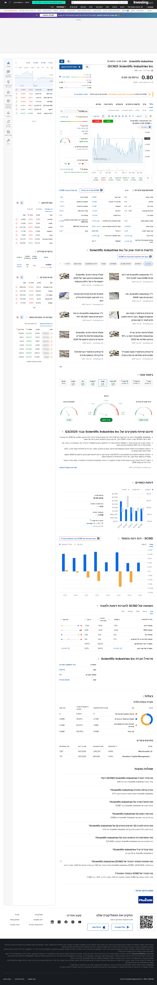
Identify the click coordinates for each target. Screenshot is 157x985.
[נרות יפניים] (150, 116)
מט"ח (50, 63)
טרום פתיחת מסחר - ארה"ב (111, 11)
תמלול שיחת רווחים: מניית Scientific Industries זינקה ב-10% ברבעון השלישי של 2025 (137, 336)
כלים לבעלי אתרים (36, 925)
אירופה (55, 11)
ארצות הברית (64, 680)
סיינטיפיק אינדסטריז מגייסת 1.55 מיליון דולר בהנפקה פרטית (88, 353)
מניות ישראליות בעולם (84, 11)
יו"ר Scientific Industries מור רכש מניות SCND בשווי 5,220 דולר (137, 276)
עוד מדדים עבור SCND (68, 190)
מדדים (43, 63)
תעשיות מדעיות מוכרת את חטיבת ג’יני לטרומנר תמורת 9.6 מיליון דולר (88, 297)
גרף (144, 104)
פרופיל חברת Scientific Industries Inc (127, 658)
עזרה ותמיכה (14, 925)
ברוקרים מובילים (44, 251)
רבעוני (143, 544)
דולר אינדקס (48, 113)
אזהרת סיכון (7, 979)
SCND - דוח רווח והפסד (137, 538)
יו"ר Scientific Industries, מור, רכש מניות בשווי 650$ (139, 296)
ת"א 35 (49, 90)
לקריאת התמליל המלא (68, 467)
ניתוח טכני (108, 104)
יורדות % (30, 209)
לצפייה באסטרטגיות (81, 94)
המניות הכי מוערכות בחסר (40, 317)
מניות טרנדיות (46, 277)
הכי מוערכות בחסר (46, 324)
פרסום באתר (14, 920)
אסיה (39, 11)
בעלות (137, 110)
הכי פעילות (48, 209)
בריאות (62, 670)
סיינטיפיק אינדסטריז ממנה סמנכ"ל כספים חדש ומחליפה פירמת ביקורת (137, 353)
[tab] (148, 383)
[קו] (146, 116)
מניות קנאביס (71, 11)
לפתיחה (116, 648)
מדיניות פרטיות (19, 979)
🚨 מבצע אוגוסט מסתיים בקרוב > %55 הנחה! (49, 2)
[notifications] (10, 2)
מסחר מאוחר (97, 11)
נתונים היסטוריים (127, 110)
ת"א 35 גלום (48, 98)
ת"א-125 (49, 94)
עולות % (39, 209)
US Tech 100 (47, 105)
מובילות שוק (46, 203)
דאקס (50, 109)
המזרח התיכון (47, 11)
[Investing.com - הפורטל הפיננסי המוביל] (143, 2)
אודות (17, 914)
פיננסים (119, 104)
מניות (149, 11)
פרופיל (144, 110)
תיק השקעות (38, 920)
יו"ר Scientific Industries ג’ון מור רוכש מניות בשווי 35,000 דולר (88, 315)
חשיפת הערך (66, 77)
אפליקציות (39, 914)
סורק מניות (73, 7)
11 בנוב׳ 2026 (96, 226)
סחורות (35, 63)
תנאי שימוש (31, 979)
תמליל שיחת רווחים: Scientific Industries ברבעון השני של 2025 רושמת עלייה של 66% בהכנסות (88, 278)
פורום (98, 104)
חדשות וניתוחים (133, 104)
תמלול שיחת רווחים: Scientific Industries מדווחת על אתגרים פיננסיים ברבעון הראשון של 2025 (88, 336)
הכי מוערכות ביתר (30, 324)
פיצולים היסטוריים (113, 110)
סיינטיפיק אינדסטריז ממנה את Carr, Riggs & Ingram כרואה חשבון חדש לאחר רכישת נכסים (137, 316)
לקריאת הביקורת (19, 266)
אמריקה (62, 11)
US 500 (49, 101)
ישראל (133, 11)
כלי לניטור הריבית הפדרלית (27, 11)
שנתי (151, 544)
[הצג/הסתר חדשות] (103, 116)
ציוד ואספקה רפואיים (67, 665)
